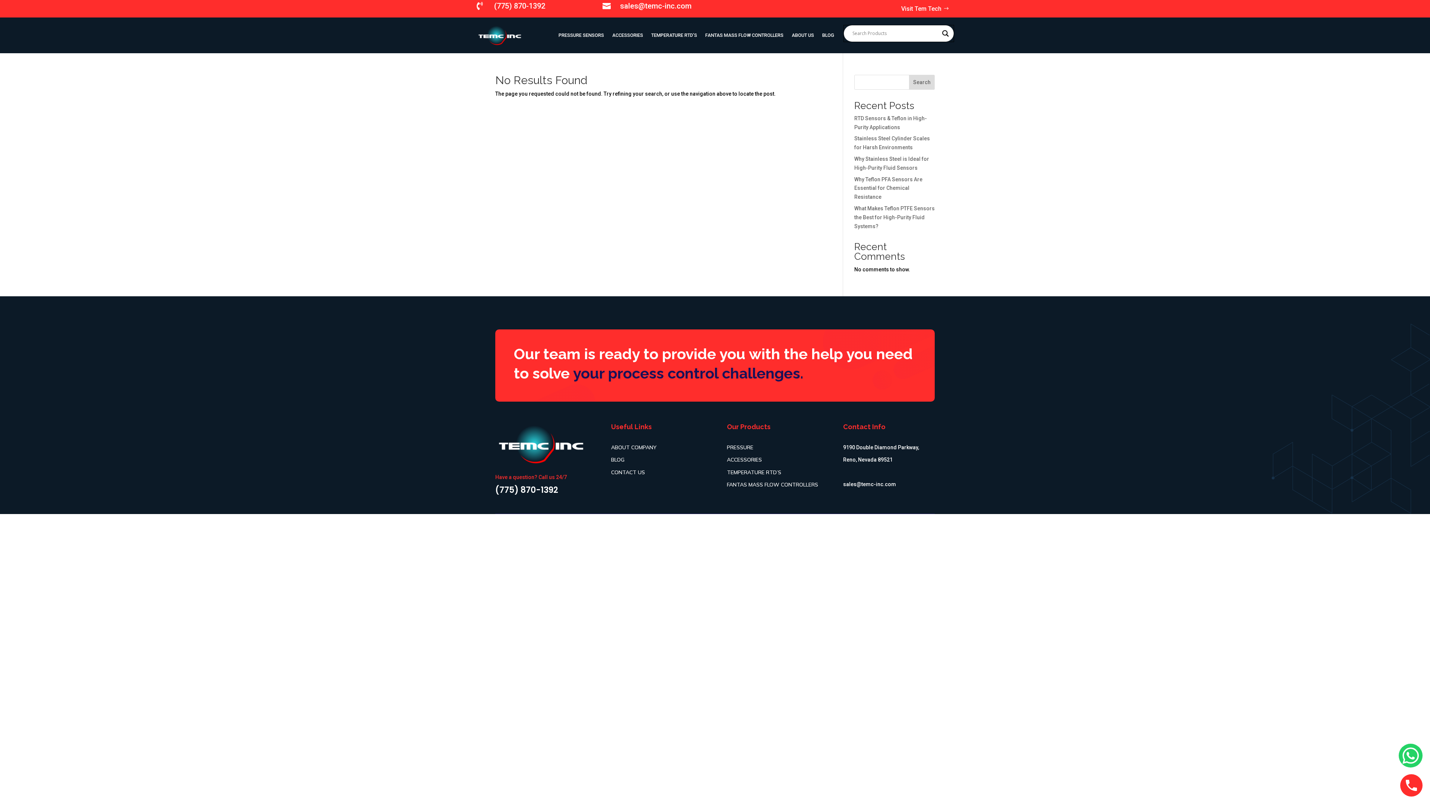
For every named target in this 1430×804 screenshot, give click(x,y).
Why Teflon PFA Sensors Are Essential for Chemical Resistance (888, 188)
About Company (634, 447)
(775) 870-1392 (519, 5)
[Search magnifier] (945, 33)
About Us (803, 35)
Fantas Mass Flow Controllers (744, 35)
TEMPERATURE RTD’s (674, 35)
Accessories (627, 35)
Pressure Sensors (581, 35)
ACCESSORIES (744, 459)
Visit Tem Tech (921, 8)
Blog (828, 35)
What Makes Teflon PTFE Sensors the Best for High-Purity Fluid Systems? (894, 217)
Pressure (740, 447)
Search (922, 82)
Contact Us (628, 472)
